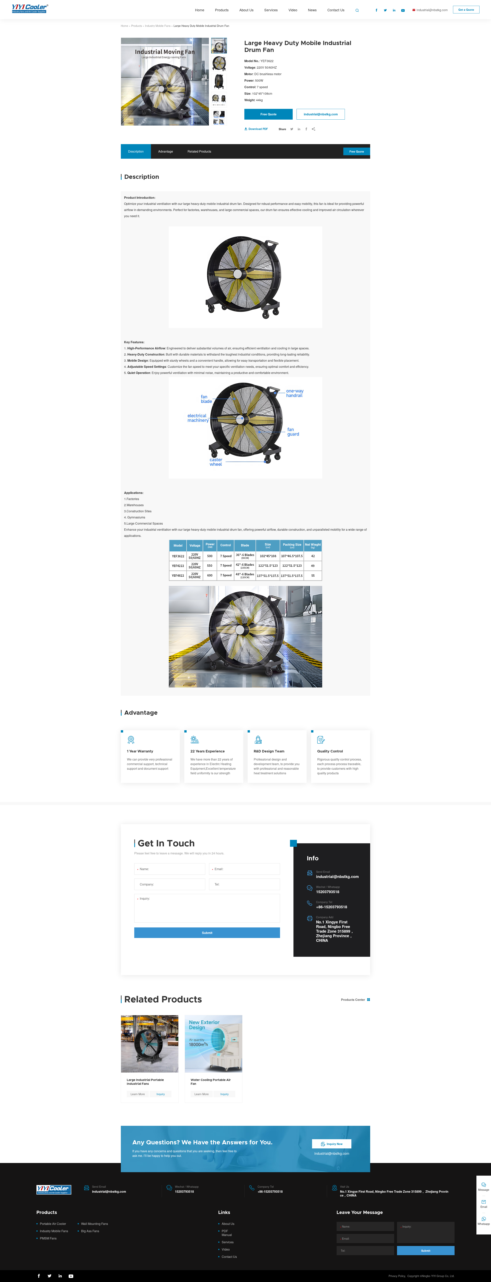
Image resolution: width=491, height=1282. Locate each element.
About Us (246, 10)
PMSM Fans (48, 1238)
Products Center (355, 1000)
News (312, 10)
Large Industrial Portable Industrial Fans (145, 1081)
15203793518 (327, 891)
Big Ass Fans (90, 1231)
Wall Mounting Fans (94, 1223)
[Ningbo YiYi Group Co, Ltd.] (53, 1191)
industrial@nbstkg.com (430, 10)
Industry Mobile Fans (158, 26)
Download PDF (256, 129)
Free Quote (268, 114)
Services (271, 10)
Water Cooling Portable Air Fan (211, 1081)
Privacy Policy (397, 1276)
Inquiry (161, 1094)
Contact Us (335, 10)
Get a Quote (466, 9)
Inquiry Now (332, 1144)
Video (292, 10)
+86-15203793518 (331, 906)
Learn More (138, 1094)
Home (199, 10)
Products (222, 10)
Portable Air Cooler (53, 1223)
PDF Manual (227, 1233)
